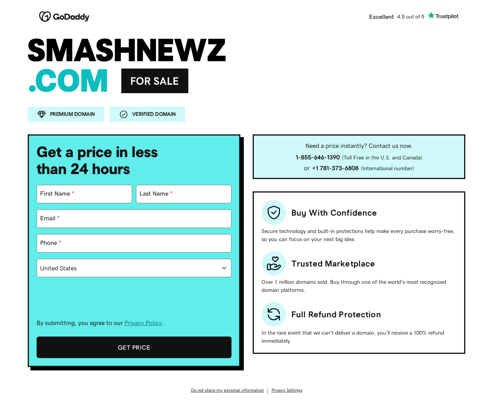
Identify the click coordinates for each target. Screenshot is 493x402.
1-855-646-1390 (318, 157)
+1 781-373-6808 (335, 168)
